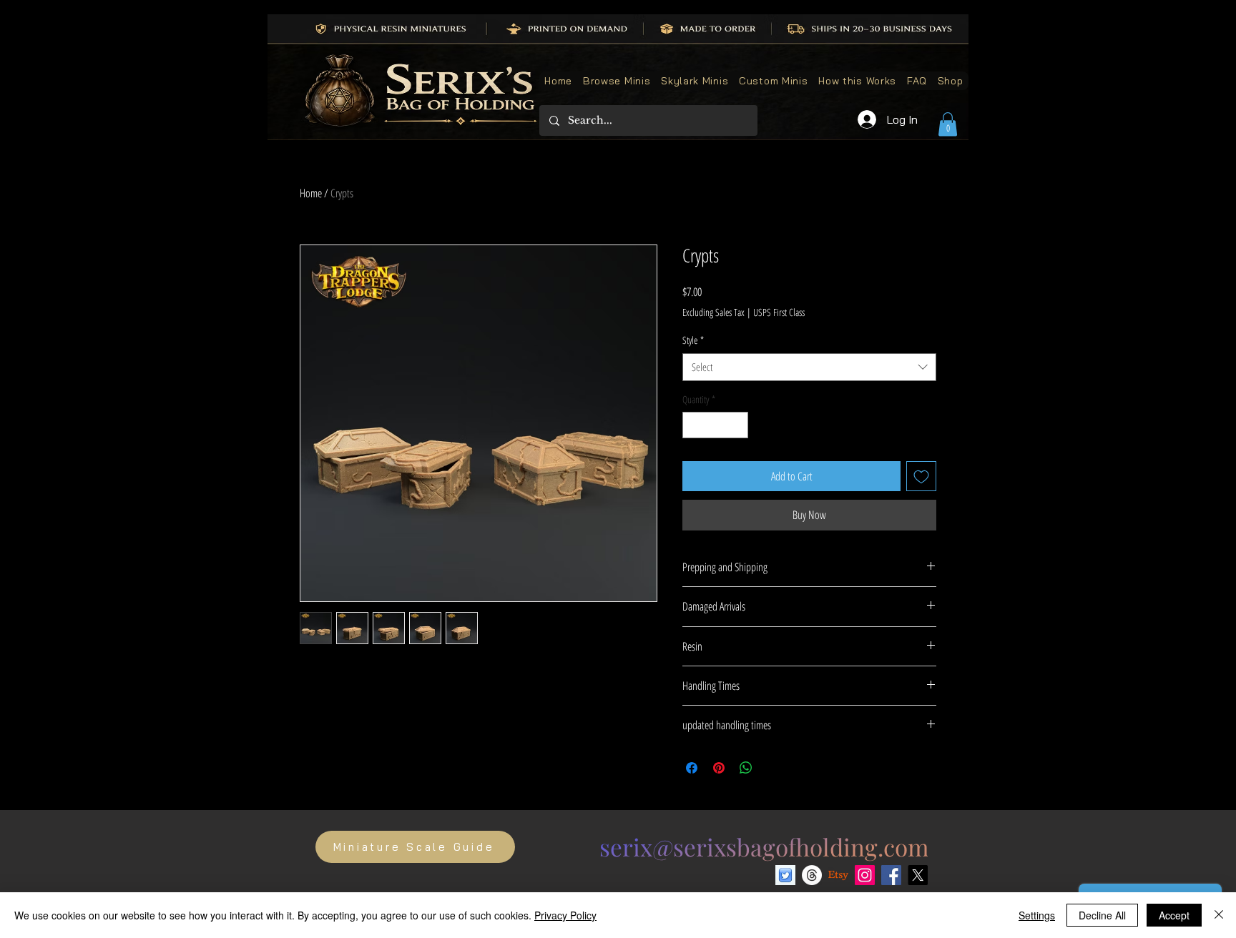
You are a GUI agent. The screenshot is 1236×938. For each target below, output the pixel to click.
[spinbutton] (715, 425)
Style (693, 340)
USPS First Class (779, 312)
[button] (948, 124)
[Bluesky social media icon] (785, 875)
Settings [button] (1037, 915)
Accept (1174, 915)
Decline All (1102, 915)
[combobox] (809, 367)
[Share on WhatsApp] (746, 767)
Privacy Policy (565, 915)
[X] (918, 875)
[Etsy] (838, 875)
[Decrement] (693, 425)
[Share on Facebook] (691, 767)
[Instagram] (865, 875)
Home (311, 193)
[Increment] (737, 425)
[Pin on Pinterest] (718, 767)
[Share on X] (773, 767)
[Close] (1218, 915)
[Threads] (812, 875)
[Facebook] (891, 875)
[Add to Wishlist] (921, 476)
